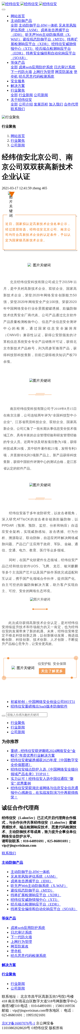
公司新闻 (18, 145)
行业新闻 (18, 727)
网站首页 (18, 16)
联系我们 (9, 853)
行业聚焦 (18, 140)
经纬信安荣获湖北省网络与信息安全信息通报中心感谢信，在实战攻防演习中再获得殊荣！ (44, 792)
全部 (14, 25)
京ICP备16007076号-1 (18, 1023)
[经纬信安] (40, 4)
